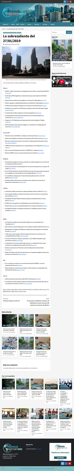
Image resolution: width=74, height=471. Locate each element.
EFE (13, 224)
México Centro (63, 416)
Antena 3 (33, 245)
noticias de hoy (13, 295)
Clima (4, 325)
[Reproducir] (53, 86)
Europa (4, 417)
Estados (22, 24)
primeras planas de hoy (29, 295)
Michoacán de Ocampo (64, 388)
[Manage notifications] (3, 468)
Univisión (12, 168)
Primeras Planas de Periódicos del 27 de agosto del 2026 (41, 353)
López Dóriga (9, 110)
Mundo (29, 24)
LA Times (38, 173)
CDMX (17, 24)
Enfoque (38, 113)
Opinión (53, 24)
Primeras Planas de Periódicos (9, 32)
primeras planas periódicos (41, 295)
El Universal (41, 136)
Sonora (47, 417)
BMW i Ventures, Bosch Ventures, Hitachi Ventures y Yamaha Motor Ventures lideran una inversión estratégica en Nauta (36, 426)
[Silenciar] (68, 86)
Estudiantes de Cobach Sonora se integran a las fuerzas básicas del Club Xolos (51, 424)
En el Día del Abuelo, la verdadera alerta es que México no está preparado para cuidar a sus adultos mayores (22, 425)
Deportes (36, 24)
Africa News (22, 254)
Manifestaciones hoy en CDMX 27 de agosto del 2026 (26, 353)
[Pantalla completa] (70, 86)
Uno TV (44, 100)
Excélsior (45, 103)
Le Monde (19, 240)
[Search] (71, 24)
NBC (20, 164)
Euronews (8, 249)
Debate (41, 150)
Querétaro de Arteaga (64, 417)
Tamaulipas (48, 388)
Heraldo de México (17, 117)
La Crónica (41, 153)
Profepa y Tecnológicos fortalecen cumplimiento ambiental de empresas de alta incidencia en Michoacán (64, 397)
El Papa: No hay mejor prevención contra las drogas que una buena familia (7, 424)
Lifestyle (45, 24)
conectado (18, 368)
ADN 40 (38, 279)
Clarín (15, 196)
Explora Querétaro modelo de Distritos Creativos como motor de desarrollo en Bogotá (65, 424)
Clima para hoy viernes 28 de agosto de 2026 (9, 329)
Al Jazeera (13, 231)
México (13, 24)
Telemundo (14, 177)
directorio (39, 449)
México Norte (53, 386)
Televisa (8, 122)
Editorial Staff (15, 44)
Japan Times (20, 270)
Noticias (7, 295)
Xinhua (20, 265)
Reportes (5, 24)
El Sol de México (15, 126)
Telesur (45, 191)
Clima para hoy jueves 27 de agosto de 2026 (9, 352)
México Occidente (64, 386)
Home (3, 29)
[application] (62, 81)
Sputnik (13, 210)
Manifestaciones (23, 325)
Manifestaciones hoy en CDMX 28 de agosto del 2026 (26, 330)
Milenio (8, 97)
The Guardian (24, 236)
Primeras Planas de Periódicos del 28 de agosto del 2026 (41, 330)
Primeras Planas (20, 295)
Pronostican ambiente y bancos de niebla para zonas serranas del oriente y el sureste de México (38, 302)
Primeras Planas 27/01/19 (11, 300)
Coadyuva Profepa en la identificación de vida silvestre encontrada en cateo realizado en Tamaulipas (51, 395)
